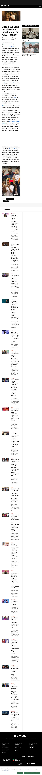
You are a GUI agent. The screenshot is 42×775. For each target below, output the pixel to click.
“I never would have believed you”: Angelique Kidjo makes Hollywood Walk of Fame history (15, 414)
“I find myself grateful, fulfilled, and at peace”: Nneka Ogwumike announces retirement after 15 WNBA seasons (15, 387)
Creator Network (5, 750)
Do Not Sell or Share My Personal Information (32, 772)
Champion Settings (13, 148)
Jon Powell (5, 42)
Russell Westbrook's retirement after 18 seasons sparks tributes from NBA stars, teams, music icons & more (15, 692)
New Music (13, 213)
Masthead (17, 746)
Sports (12, 378)
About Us (17, 744)
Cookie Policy (6, 770)
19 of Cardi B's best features (14, 602)
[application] (32, 763)
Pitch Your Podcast (5, 749)
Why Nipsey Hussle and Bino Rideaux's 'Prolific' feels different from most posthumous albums (15, 647)
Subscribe (31, 744)
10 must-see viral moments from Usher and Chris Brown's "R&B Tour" (15, 716)
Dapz (14, 97)
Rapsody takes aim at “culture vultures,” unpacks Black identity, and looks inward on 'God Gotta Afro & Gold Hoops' (15, 223)
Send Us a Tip (18, 747)
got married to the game (10, 82)
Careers (16, 750)
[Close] (40, 768)
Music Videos (6, 200)
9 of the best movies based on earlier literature (15, 669)
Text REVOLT (31, 747)
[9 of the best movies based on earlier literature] (5, 667)
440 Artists (4, 752)
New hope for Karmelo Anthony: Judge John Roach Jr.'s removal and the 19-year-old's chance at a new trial (15, 281)
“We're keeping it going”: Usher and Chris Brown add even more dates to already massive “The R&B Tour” (15, 551)
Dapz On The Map (11, 46)
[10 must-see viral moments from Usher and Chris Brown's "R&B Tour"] (5, 713)
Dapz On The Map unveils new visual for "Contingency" (29, 41)
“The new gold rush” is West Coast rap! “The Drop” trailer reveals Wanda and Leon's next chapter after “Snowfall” (15, 495)
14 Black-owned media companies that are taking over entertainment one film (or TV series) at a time (15, 440)
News (12, 273)
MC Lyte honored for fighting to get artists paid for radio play (15, 335)
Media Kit (17, 749)
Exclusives (13, 432)
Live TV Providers (5, 747)
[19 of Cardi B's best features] (5, 601)
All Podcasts (4, 746)
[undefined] (30, 33)
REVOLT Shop (32, 749)
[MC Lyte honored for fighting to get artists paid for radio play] (5, 332)
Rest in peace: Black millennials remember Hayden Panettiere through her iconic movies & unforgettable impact (15, 579)
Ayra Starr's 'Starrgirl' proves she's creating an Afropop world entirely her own (15, 622)
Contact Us (31, 746)
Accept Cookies (20, 772)
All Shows (3, 744)
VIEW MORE (30, 58)
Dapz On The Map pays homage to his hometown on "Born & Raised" (29, 55)
